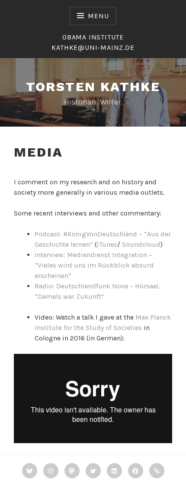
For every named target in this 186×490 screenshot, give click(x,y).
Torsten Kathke (93, 86)
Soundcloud (141, 244)
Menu (98, 16)
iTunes (107, 244)
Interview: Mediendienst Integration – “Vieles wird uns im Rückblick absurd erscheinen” (94, 265)
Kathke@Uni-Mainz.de (92, 47)
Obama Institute (93, 37)
